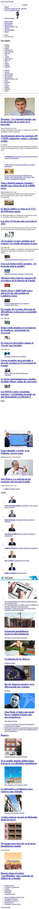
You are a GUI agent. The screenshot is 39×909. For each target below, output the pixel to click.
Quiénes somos (9, 885)
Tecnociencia (8, 58)
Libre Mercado (9, 1)
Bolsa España (9, 21)
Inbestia (7, 72)
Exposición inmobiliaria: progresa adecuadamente (19, 724)
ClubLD (7, 67)
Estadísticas (8, 890)
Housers (5, 735)
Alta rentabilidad (9, 30)
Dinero (7, 32)
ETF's (6, 84)
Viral (6, 62)
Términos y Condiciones (12, 887)
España (7, 48)
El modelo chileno (12, 489)
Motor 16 (7, 60)
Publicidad (8, 892)
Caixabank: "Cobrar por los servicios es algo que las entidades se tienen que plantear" (20, 609)
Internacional (8, 50)
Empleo (7, 28)
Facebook (7, 8)
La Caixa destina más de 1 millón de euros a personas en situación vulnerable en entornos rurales (21, 605)
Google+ (18, 8)
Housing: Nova (9, 902)
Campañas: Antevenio (11, 899)
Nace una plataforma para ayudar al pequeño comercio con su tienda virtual (21, 602)
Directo (9, 18)
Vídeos (7, 63)
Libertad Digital (5, 907)
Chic (6, 55)
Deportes (7, 53)
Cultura (7, 57)
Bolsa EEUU (8, 25)
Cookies (7, 889)
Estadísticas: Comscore (11, 900)
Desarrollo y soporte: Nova (13, 904)
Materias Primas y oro (11, 26)
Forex (6, 80)
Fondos (7, 85)
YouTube (24, 8)
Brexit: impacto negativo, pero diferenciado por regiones (21, 728)
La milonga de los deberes (12, 726)
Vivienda (7, 89)
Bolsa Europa (9, 23)
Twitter (13, 8)
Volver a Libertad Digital (12, 10)
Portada (7, 45)
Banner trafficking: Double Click (14, 897)
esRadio (7, 65)
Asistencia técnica (10, 894)
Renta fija (7, 82)
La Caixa (19, 578)
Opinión (7, 46)
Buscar (7, 7)
